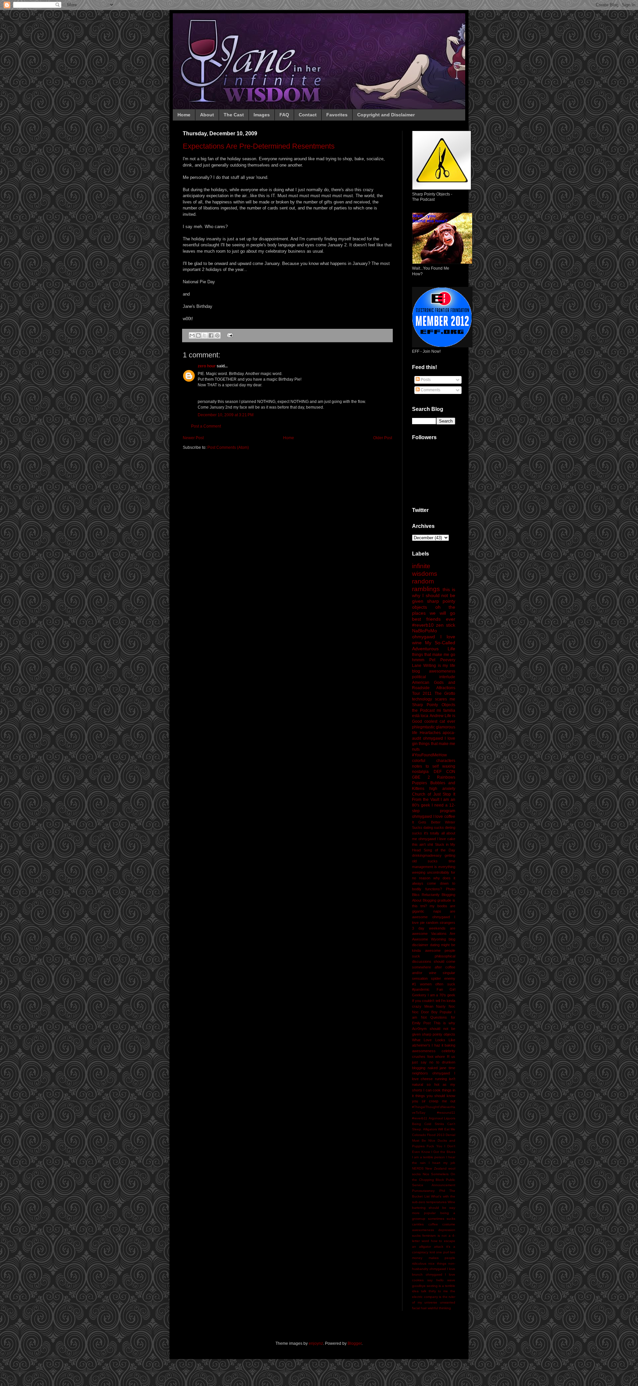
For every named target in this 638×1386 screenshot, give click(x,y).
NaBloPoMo (424, 630)
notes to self (425, 766)
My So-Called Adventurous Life (433, 645)
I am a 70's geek (441, 995)
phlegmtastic (423, 727)
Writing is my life (439, 665)
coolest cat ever (439, 721)
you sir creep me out (433, 1101)
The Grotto (445, 693)
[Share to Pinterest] (217, 335)
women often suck (437, 984)
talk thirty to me (434, 1291)
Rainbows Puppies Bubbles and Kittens (433, 783)
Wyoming (438, 939)
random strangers (440, 923)
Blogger (355, 1343)
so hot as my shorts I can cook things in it (433, 1090)
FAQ (284, 114)
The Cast (234, 114)
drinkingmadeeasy (427, 855)
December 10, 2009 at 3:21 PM (226, 415)
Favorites (337, 114)
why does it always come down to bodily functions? (433, 883)
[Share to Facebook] (211, 335)
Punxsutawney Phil (428, 1191)
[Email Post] (229, 335)
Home (183, 114)
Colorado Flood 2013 (428, 1135)
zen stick (445, 625)
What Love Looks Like (433, 1040)
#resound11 (446, 1112)
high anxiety (442, 788)
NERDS (418, 1168)
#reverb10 (423, 625)
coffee (433, 1224)
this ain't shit (422, 844)
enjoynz (316, 1343)
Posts (425, 379)
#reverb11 (419, 1118)
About (207, 114)
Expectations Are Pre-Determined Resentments (259, 146)
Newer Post (193, 438)
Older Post (382, 438)
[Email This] (192, 335)
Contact (308, 114)
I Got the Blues (443, 1152)
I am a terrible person (428, 1157)
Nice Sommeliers (436, 1174)
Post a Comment (206, 426)
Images (262, 114)
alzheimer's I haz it (427, 1045)
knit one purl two (443, 1252)
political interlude (433, 677)
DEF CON (445, 771)
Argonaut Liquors (442, 1118)
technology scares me (433, 699)
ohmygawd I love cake (436, 839)
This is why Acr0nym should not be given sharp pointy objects (433, 1028)
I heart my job (442, 1163)
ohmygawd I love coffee (433, 816)
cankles (418, 1224)
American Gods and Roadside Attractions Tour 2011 (433, 688)
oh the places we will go (433, 610)
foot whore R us (441, 1057)
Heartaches (430, 732)
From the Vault (425, 799)
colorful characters (433, 760)
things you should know (435, 1096)
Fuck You (434, 1146)
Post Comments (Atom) (228, 447)
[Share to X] (204, 335)
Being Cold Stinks (428, 1124)
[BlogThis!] (198, 335)
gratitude (444, 900)
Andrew (437, 715)
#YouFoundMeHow (429, 755)
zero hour (207, 366)
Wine (451, 1202)
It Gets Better (426, 822)
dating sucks (433, 827)
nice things (437, 1263)
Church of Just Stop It (433, 794)
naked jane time (441, 1068)
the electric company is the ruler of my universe (433, 1296)
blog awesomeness (433, 671)
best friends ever (433, 619)
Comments (430, 390)
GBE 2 (421, 777)
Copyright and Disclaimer (386, 114)
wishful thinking (439, 1308)
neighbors (420, 1073)
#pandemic (421, 989)
